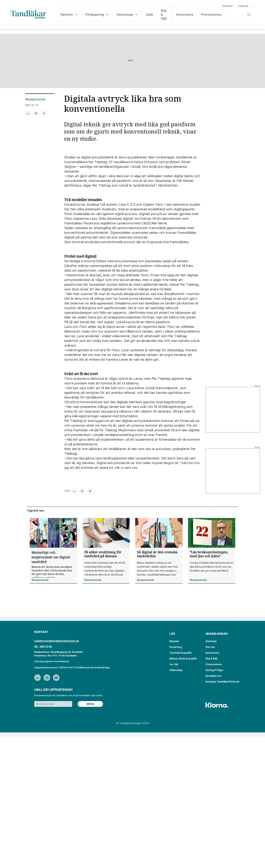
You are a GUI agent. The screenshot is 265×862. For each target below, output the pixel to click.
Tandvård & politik (180, 652)
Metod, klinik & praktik (183, 658)
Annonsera (184, 14)
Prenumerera (211, 14)
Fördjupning (94, 14)
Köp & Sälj (164, 14)
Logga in (243, 6)
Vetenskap (124, 14)
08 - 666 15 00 (43, 646)
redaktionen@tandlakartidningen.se (56, 640)
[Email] (44, 113)
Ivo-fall (173, 664)
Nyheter (66, 14)
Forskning (175, 646)
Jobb (149, 14)
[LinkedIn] (28, 113)
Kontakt (227, 6)
